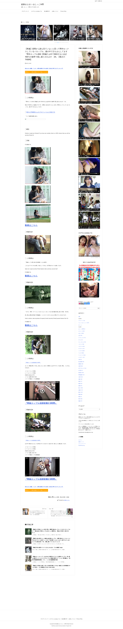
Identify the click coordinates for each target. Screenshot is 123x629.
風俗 (80, 396)
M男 (79, 316)
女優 (80, 366)
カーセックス (82, 337)
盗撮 (80, 385)
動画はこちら (31, 225)
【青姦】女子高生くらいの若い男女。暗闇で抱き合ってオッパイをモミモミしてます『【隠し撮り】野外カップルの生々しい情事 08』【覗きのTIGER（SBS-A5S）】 (51, 531)
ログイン (80, 440)
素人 (80, 387)
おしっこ (80, 324)
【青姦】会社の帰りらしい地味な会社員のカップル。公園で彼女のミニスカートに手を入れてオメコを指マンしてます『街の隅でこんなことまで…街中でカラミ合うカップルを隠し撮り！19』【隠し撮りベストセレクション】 (51, 540)
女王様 (80, 370)
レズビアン (81, 357)
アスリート (81, 320)
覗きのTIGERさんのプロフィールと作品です (40, 112)
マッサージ (81, 355)
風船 (80, 400)
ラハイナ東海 (56, 497)
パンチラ (81, 350)
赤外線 (67, 497)
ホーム (23, 22)
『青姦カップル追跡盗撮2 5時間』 (33, 440)
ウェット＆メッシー (83, 322)
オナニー (81, 331)
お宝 (80, 335)
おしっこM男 (81, 328)
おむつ (81, 333)
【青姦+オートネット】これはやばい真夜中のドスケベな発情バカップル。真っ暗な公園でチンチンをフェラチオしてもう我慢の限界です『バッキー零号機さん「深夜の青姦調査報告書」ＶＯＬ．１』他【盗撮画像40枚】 (51, 558)
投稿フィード (81, 441)
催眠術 (80, 363)
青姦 (28, 22)
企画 (80, 359)
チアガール (81, 348)
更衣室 (81, 372)
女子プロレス (82, 368)
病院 (80, 381)
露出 (80, 392)
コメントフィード (82, 443)
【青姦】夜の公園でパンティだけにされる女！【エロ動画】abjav (47, 547)
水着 (80, 376)
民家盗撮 (81, 374)
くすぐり (81, 344)
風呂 (80, 398)
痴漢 (80, 383)
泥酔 (80, 379)
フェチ (81, 352)
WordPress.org (81, 445)
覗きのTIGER (62, 497)
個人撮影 (81, 361)
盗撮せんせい (67, 500)
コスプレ (81, 346)
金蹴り (80, 390)
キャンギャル (82, 342)
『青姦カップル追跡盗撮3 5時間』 (33, 362)
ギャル (80, 339)
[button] (22, 32)
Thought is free (68, 625)
